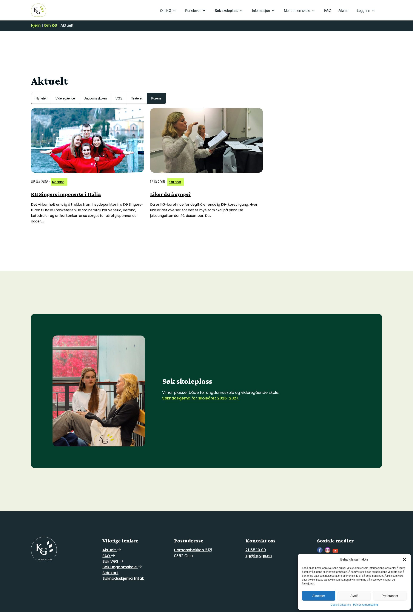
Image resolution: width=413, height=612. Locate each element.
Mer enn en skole (297, 10)
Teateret (136, 98)
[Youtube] (336, 551)
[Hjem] (38, 10)
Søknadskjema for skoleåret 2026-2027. (200, 398)
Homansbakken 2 (191, 550)
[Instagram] (329, 551)
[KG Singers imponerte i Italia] (87, 140)
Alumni (344, 10)
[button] (404, 559)
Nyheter (41, 98)
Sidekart (110, 572)
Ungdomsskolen (95, 98)
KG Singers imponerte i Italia (66, 194)
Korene (156, 98)
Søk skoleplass (226, 10)
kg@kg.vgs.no (258, 555)
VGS (119, 98)
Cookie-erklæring (341, 604)
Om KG (165, 10)
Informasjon (261, 10)
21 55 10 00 (255, 550)
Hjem (36, 25)
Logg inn (363, 10)
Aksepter (318, 596)
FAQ (327, 10)
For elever (193, 10)
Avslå (354, 596)
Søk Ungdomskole (120, 567)
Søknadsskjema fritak (123, 578)
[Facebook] (321, 551)
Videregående (65, 98)
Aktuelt (109, 550)
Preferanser (390, 596)
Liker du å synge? (170, 194)
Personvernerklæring (365, 604)
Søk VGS (110, 561)
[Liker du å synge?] (206, 140)
